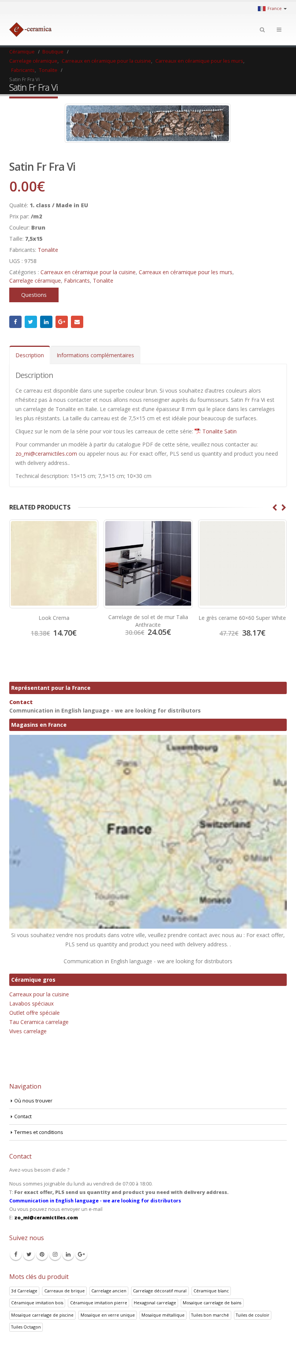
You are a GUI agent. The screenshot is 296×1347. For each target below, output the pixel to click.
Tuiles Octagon (26, 1327)
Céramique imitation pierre (98, 1302)
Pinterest (42, 1254)
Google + (62, 322)
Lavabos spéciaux (31, 1003)
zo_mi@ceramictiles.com (46, 453)
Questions (34, 294)
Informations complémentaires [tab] (95, 355)
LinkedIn (46, 322)
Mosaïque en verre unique (108, 1315)
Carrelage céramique (35, 280)
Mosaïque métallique (163, 1315)
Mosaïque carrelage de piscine (42, 1315)
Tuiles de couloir (252, 1315)
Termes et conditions (38, 1132)
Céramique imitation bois (37, 1302)
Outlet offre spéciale (34, 1012)
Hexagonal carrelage (155, 1302)
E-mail (77, 322)
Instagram (55, 1254)
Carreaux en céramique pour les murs (185, 272)
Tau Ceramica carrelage (39, 1022)
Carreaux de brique (64, 1291)
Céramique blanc (211, 1291)
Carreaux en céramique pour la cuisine (88, 272)
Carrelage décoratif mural (160, 1291)
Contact (21, 702)
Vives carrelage (28, 1031)
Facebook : (15, 322)
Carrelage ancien (108, 1291)
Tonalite (48, 249)
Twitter (31, 322)
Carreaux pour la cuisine (39, 994)
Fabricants (77, 280)
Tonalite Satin (219, 431)
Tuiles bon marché (210, 1315)
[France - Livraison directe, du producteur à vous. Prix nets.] (30, 29)
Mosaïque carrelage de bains (212, 1302)
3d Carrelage (24, 1291)
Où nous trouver (33, 1100)
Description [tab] (29, 355)
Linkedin (68, 1254)
